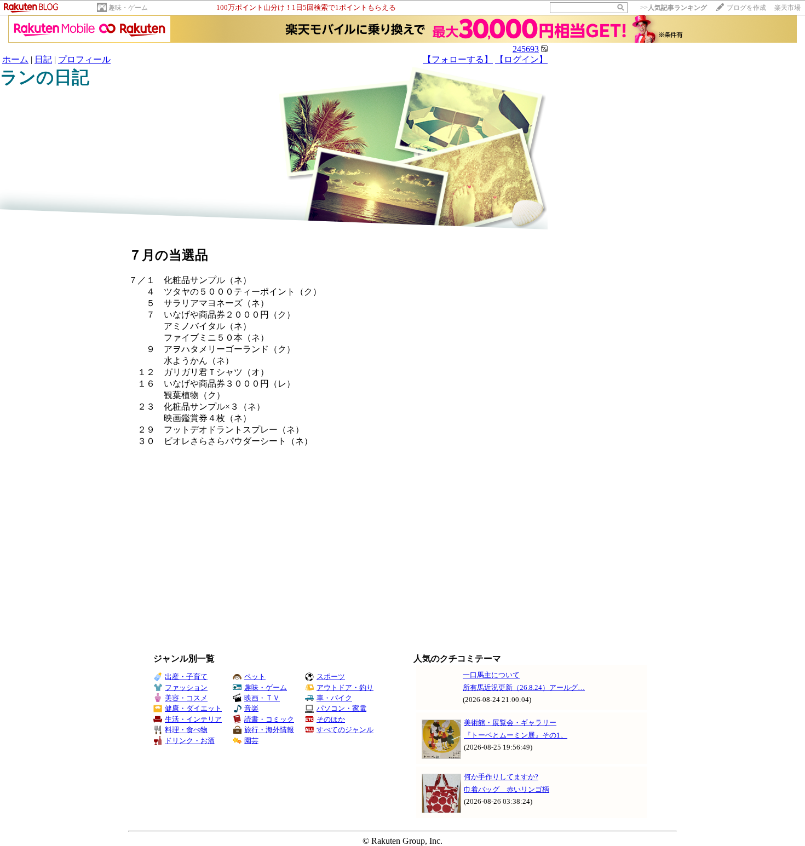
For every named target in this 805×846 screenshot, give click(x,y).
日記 (43, 59)
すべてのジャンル (345, 730)
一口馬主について (491, 675)
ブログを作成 (746, 7)
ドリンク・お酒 (190, 740)
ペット (255, 676)
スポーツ (331, 676)
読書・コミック (269, 719)
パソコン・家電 (341, 708)
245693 (526, 49)
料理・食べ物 (186, 730)
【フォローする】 (458, 59)
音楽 (251, 708)
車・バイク (334, 698)
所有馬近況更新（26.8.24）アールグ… (524, 687)
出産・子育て (186, 676)
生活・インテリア (193, 719)
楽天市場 (787, 7)
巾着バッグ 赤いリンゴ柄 (506, 789)
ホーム (15, 59)
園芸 (251, 740)
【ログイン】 (521, 59)
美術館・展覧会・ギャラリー (510, 722)
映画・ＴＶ (262, 698)
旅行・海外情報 (269, 730)
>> (673, 7)
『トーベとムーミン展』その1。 (515, 735)
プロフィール (84, 59)
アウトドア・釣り (345, 687)
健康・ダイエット (193, 708)
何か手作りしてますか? (501, 777)
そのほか (331, 719)
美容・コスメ (186, 698)
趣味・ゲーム (128, 7)
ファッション (186, 687)
